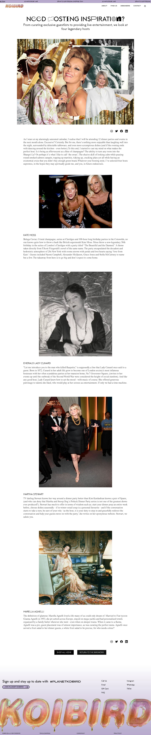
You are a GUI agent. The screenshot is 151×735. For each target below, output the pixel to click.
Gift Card (104, 689)
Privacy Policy (118, 733)
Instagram (130, 681)
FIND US (114, 6)
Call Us (104, 681)
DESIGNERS (125, 6)
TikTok (129, 689)
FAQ (103, 693)
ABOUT (104, 6)
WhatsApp (130, 685)
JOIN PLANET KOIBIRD (14, 687)
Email (103, 685)
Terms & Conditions (45, 733)
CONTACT (137, 6)
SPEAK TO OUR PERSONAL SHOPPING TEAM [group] (48, 1)
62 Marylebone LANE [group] (87, 1)
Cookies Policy (81, 733)
